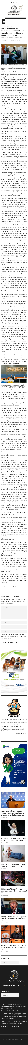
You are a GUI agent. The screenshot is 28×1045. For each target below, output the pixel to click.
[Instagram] (16, 2)
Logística (9, 1041)
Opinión (17, 1039)
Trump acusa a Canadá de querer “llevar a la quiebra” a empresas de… (13, 919)
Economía (9, 1038)
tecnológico (5, 42)
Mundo (19, 1038)
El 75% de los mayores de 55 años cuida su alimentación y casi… (13, 865)
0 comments (24, 586)
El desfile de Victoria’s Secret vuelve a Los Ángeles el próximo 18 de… (14, 891)
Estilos (21, 1039)
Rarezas (4, 1041)
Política (4, 1038)
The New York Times (7, 26)
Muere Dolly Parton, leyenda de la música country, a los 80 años (13, 839)
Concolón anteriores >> (21, 733)
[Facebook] (11, 2)
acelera (9, 39)
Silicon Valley (12, 40)
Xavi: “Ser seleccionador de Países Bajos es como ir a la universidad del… (13, 948)
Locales (14, 1038)
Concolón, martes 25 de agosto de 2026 (11, 726)
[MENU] (3, 21)
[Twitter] (14, 2)
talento (18, 40)
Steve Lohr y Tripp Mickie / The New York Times (11, 37)
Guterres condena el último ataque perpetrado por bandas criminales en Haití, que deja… (12, 813)
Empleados (21, 39)
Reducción (4, 40)
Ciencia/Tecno (11, 1039)
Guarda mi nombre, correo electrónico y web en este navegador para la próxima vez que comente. (13, 636)
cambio (15, 39)
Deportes (5, 1039)
